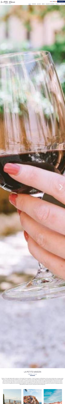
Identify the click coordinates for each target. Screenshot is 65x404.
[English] (51, 1)
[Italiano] (50, 1)
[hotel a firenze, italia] (8, 2)
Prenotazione (61, 1)
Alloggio (39, 3)
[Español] (56, 1)
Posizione (34, 3)
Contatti (62, 3)
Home (30, 3)
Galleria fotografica (50, 3)
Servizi (43, 3)
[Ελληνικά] (52, 1)
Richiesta (57, 3)
